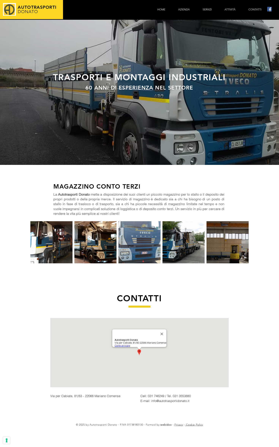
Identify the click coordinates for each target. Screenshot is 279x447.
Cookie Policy (194, 424)
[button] (207, 9)
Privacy (178, 424)
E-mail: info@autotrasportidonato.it (164, 401)
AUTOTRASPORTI (38, 9)
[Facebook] (269, 9)
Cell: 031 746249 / (153, 396)
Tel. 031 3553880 (179, 396)
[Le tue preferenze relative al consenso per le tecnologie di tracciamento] (6, 440)
